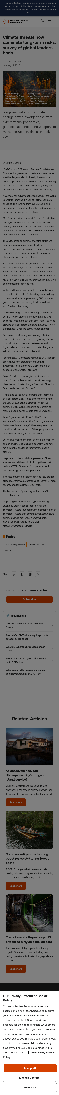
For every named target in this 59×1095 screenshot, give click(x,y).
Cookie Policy (37, 1052)
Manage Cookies (29, 1078)
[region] (29, 1043)
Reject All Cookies (30, 1087)
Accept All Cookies (30, 1068)
